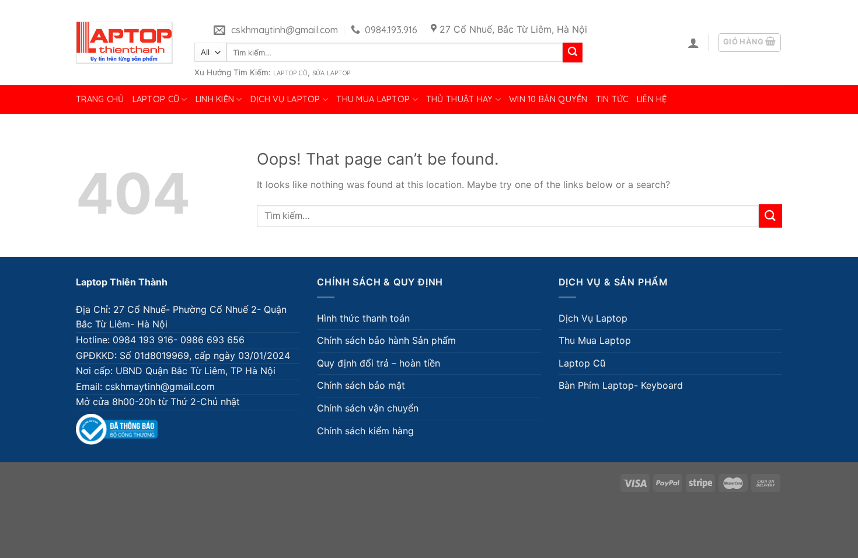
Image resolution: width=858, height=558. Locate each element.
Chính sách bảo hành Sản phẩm (386, 340)
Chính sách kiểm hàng (365, 431)
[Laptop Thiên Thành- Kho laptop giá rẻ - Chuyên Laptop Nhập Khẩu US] (124, 42)
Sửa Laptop (331, 73)
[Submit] (573, 52)
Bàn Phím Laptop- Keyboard (621, 385)
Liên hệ (652, 99)
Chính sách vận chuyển (367, 408)
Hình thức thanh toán (363, 318)
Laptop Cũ (290, 73)
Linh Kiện (215, 99)
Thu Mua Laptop (373, 99)
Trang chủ (100, 99)
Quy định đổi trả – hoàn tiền (378, 363)
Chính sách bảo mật (361, 385)
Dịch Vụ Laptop (285, 99)
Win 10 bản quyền (548, 99)
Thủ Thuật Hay (459, 99)
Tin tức (612, 99)
